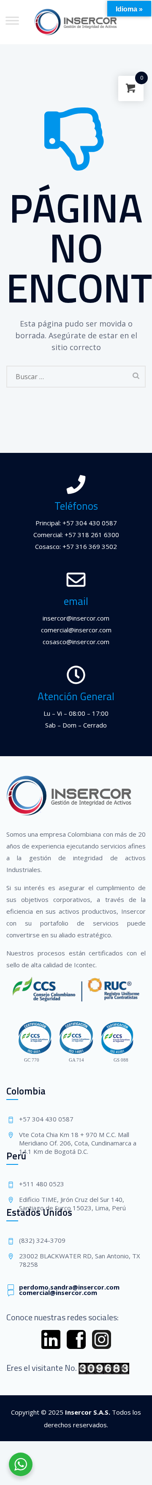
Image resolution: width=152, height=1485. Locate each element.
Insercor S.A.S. (87, 1412)
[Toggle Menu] (12, 20)
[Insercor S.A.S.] (76, 22)
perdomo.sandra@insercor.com (69, 1287)
